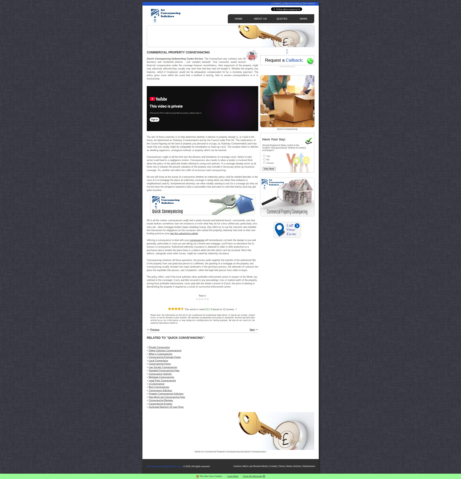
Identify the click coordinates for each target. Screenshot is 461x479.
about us (260, 18)
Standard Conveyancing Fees (164, 370)
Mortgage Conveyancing (161, 377)
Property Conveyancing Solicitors (166, 393)
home (238, 18)
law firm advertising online (183, 233)
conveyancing (197, 240)
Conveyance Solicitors (160, 390)
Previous (155, 329)
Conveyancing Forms (160, 363)
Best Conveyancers (159, 387)
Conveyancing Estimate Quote (165, 357)
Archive (297, 466)
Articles (264, 466)
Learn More (232, 476)
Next (252, 329)
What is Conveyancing (160, 354)
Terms (282, 466)
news (303, 18)
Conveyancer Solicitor (160, 374)
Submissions (309, 466)
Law (251, 466)
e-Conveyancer (156, 383)
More (245, 466)
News (289, 466)
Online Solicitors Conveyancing (165, 350)
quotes (282, 18)
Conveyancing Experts (160, 403)
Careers (237, 466)
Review (257, 466)
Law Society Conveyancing (163, 367)
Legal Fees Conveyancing (162, 380)
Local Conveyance (158, 360)
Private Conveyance (159, 347)
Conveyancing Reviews (161, 400)
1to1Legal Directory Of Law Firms (166, 407)
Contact (273, 466)
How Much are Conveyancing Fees (167, 397)
